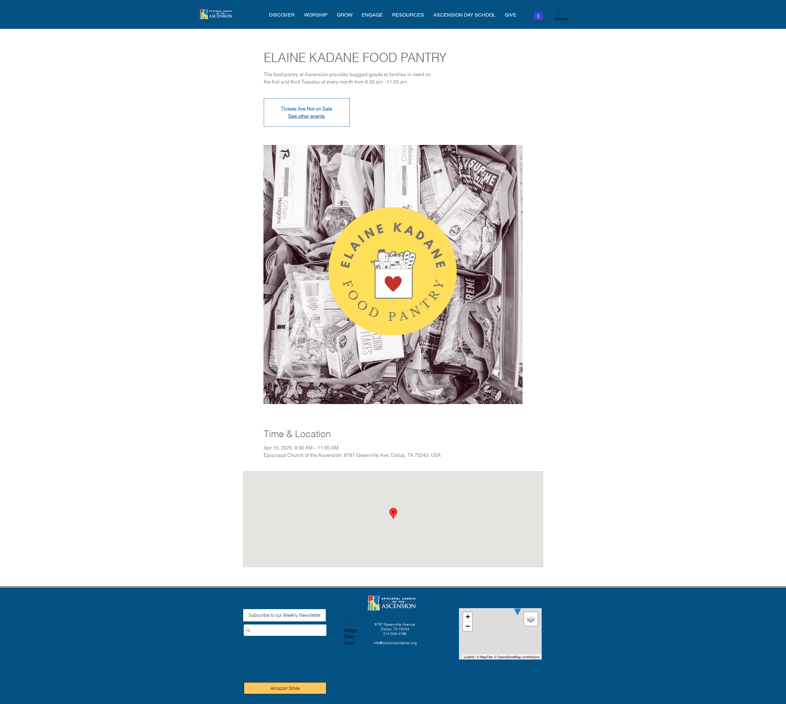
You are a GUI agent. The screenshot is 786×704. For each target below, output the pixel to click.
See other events (306, 116)
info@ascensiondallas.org (395, 642)
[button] (281, 15)
